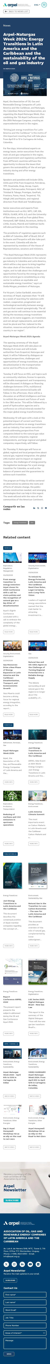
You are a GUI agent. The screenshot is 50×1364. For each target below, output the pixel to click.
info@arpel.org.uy (12, 1256)
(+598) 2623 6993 (19, 1254)
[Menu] (44, 4)
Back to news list (18, 11)
